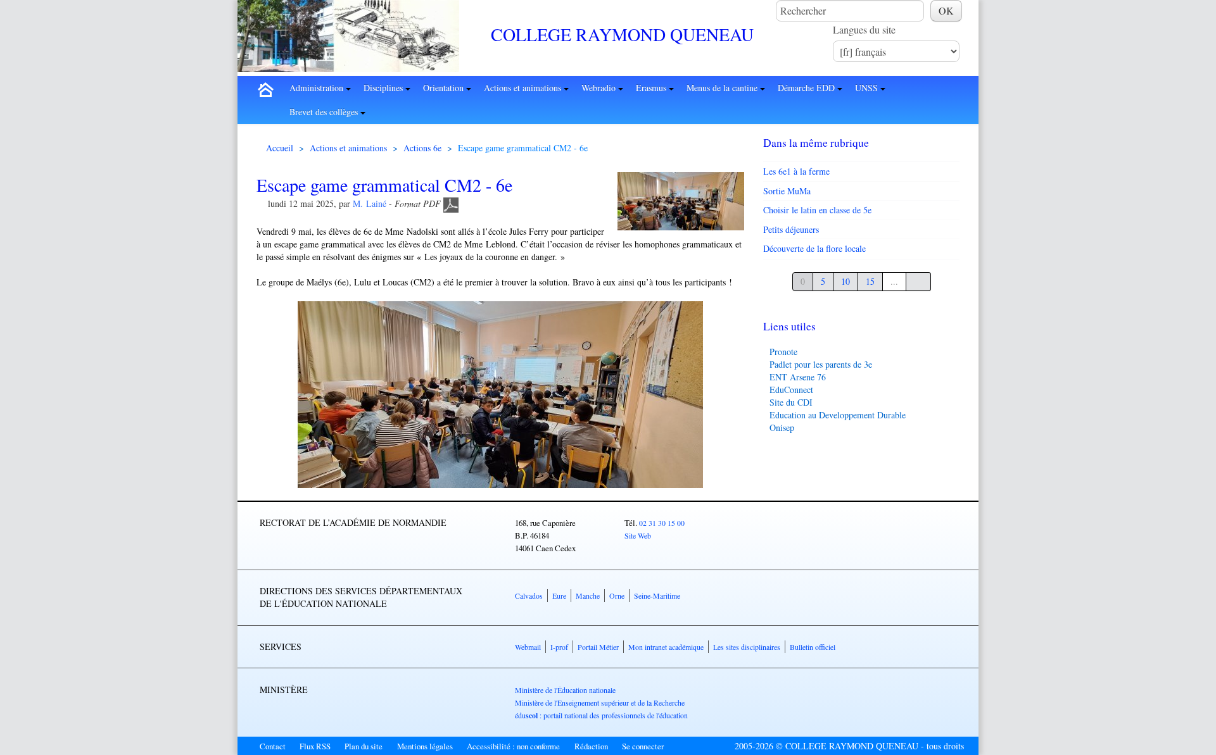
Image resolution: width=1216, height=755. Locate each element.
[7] (918, 281)
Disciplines (384, 88)
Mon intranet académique (666, 647)
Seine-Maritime (657, 595)
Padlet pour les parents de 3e (821, 364)
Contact (273, 746)
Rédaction (591, 746)
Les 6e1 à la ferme (796, 171)
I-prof (559, 647)
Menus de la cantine (723, 88)
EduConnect (791, 390)
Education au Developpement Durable (838, 415)
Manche (588, 595)
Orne (616, 595)
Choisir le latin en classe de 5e (817, 210)
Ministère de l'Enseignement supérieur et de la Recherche (600, 702)
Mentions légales (425, 746)
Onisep (782, 427)
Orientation (444, 88)
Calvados (529, 595)
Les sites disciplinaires (746, 647)
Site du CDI (791, 402)
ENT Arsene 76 (798, 377)
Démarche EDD (807, 88)
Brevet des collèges (324, 112)
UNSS (867, 88)
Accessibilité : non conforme (513, 746)
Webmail (528, 647)
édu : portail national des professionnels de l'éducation (601, 715)
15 (870, 281)
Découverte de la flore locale (814, 248)
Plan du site (364, 746)
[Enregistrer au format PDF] (451, 203)
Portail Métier (598, 647)
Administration (317, 88)
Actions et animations (524, 88)
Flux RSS (315, 746)
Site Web (637, 535)
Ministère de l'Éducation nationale (565, 690)
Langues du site (864, 29)
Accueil (279, 148)
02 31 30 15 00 (662, 523)
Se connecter (643, 746)
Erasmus (652, 88)
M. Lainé (369, 203)
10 (845, 281)
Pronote (783, 352)
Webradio (599, 88)
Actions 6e (422, 148)
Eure (559, 595)
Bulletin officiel (812, 647)
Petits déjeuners (791, 229)
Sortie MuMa (787, 191)
